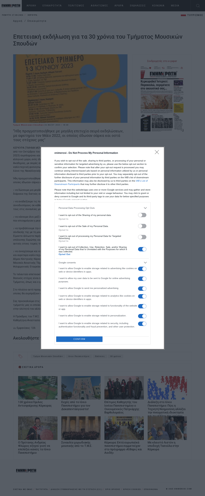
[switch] (142, 215)
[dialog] (102, 248)
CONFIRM (79, 339)
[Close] (158, 153)
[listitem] (102, 208)
